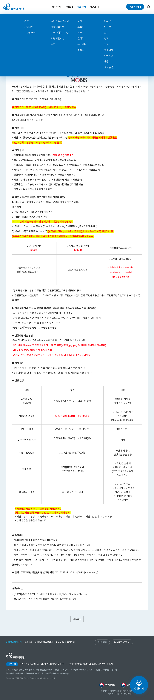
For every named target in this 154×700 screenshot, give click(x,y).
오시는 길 (109, 67)
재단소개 (94, 6)
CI (105, 32)
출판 (53, 44)
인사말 (107, 21)
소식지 (80, 50)
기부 (26, 21)
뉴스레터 (81, 44)
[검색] (148, 6)
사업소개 (68, 6)
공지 (79, 21)
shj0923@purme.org (123, 419)
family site (120, 642)
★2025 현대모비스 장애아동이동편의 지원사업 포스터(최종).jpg (45, 598)
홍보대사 (108, 50)
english (102, 642)
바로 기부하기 (135, 7)
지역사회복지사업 (60, 32)
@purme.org (90, 572)
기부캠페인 (30, 32)
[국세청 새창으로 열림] (127, 685)
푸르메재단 (13, 6)
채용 (106, 61)
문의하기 (71, 642)
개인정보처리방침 (14, 642)
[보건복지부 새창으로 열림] (107, 685)
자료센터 (81, 6)
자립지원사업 (58, 38)
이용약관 (28, 642)
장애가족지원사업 (60, 21)
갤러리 (80, 38)
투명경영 (108, 55)
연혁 (106, 38)
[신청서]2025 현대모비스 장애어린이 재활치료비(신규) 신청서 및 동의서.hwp (51, 594)
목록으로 (77, 619)
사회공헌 (28, 26)
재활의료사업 (58, 26)
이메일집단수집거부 (44, 642)
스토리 (80, 26)
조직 (106, 44)
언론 (79, 32)
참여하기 (56, 6)
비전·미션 (109, 26)
